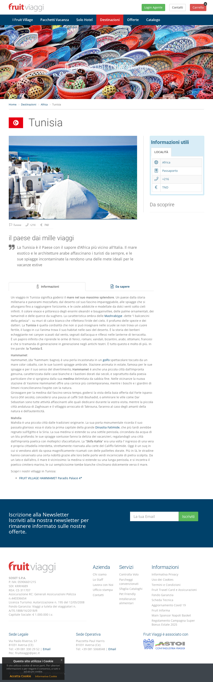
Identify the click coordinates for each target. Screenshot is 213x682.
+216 (33, 225)
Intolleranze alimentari (127, 601)
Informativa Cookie (46, 676)
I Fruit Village (22, 19)
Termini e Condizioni (166, 585)
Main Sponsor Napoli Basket (171, 615)
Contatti (98, 595)
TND (46, 225)
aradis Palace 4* (70, 478)
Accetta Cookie (20, 676)
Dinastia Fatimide (107, 427)
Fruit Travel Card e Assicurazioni (174, 590)
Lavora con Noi (103, 585)
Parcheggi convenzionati (129, 582)
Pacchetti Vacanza (54, 19)
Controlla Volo (129, 574)
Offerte (133, 19)
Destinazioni (110, 19)
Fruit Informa (161, 610)
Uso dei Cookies (162, 580)
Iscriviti (188, 516)
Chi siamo (99, 574)
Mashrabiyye (113, 316)
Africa (44, 104)
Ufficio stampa (103, 590)
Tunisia (17, 225)
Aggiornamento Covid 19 (169, 605)
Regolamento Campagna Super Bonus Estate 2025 (173, 623)
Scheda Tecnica (162, 600)
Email (47, 649)
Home (12, 104)
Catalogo (153, 19)
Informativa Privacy (165, 574)
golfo (106, 360)
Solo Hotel (84, 19)
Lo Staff (98, 580)
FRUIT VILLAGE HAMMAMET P (39, 478)
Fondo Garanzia (162, 595)
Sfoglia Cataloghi (130, 589)
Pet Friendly (127, 594)
